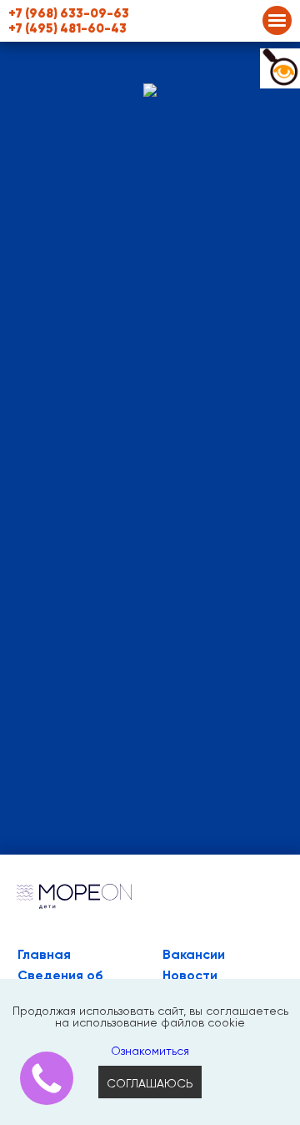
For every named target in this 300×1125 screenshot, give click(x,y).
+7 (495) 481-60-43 (67, 28)
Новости (190, 975)
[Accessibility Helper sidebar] (280, 68)
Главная (44, 954)
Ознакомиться (150, 1051)
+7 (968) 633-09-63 (68, 13)
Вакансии (193, 954)
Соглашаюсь (150, 1084)
